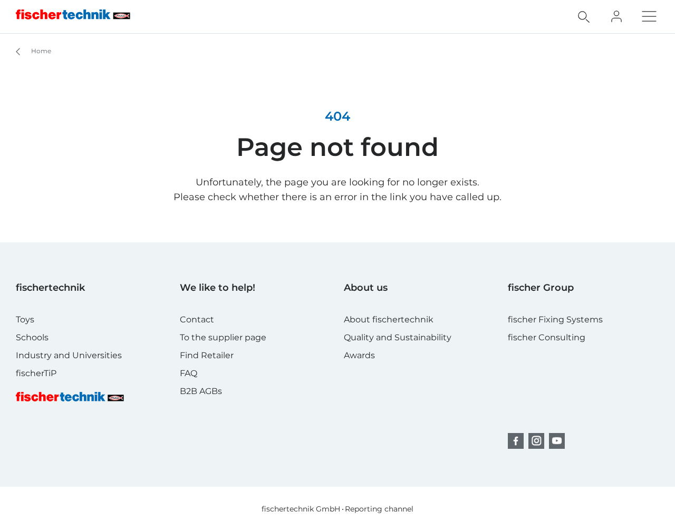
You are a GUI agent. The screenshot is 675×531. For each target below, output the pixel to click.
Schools (32, 337)
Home (40, 51)
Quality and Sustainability (397, 337)
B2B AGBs (201, 391)
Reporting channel (379, 509)
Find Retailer (207, 355)
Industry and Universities (69, 355)
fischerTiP (36, 373)
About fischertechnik (388, 319)
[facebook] (516, 441)
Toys (25, 319)
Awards (359, 355)
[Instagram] (536, 441)
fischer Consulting (546, 337)
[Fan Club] (616, 16)
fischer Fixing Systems (555, 319)
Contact (197, 319)
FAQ (188, 373)
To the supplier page (223, 337)
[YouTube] (557, 441)
